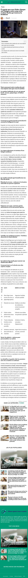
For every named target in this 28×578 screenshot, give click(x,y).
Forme (21, 403)
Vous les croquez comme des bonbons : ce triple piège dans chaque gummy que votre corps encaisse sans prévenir (18, 438)
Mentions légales (18, 576)
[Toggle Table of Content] (24, 41)
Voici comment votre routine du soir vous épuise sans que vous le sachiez (13, 44)
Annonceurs (5, 576)
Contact (11, 576)
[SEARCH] (26, 2)
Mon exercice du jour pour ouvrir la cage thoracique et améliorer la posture (17, 486)
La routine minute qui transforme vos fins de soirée (12, 48)
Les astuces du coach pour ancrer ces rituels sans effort (12, 51)
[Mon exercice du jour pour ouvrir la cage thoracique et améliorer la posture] (4, 487)
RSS (24, 576)
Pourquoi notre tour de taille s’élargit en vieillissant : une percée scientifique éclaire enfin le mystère (17, 498)
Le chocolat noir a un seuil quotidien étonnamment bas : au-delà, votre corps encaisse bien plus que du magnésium (18, 409)
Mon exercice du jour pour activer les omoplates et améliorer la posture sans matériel (17, 492)
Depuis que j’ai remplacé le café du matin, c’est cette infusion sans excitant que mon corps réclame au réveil (18, 418)
